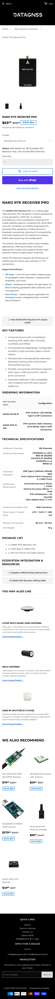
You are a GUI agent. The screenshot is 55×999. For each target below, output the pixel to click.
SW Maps (9, 274)
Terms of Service (27, 928)
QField (8, 284)
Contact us (27, 932)
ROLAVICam (11, 294)
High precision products (26, 29)
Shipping (6, 127)
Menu (8, 3)
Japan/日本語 (27, 935)
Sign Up (47, 975)
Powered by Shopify (39, 988)
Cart (50, 3)
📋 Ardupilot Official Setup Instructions (27, 572)
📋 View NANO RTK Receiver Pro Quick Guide (27, 321)
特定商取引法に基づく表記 (27, 939)
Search (27, 925)
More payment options (27, 188)
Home (5, 29)
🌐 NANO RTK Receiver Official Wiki (27, 580)
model (5, 135)
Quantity (6, 156)
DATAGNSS (21, 988)
